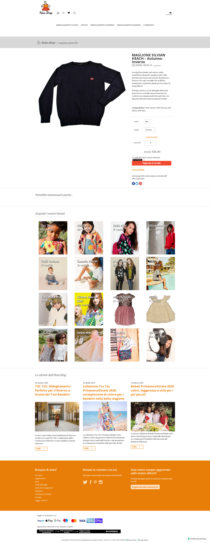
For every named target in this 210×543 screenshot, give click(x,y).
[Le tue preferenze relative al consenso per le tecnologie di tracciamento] (197, 538)
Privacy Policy (132, 540)
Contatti (38, 497)
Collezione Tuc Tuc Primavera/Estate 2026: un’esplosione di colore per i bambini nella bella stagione (103, 392)
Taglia (136, 130)
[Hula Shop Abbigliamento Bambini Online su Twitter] (85, 482)
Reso (37, 481)
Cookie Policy (143, 540)
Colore (136, 121)
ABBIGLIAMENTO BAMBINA (129, 25)
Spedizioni (39, 491)
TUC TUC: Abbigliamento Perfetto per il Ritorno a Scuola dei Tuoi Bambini (53, 390)
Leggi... (39, 448)
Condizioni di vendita (43, 494)
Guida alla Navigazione (44, 488)
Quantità (137, 143)
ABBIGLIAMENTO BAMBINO (102, 25)
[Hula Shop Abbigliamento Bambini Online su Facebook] (91, 482)
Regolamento (40, 478)
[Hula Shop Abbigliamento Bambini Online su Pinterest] (95, 482)
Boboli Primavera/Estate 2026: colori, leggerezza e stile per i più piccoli (153, 390)
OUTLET (84, 25)
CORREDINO (148, 25)
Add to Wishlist (138, 170)
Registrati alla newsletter (145, 487)
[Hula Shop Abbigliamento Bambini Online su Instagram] (100, 482)
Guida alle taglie (41, 484)
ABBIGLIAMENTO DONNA (67, 25)
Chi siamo (39, 475)
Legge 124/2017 (41, 500)
